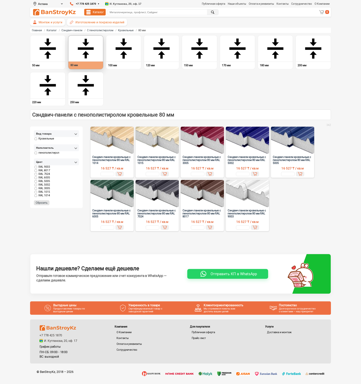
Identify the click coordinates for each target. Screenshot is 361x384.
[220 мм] (47, 85)
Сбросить (42, 202)
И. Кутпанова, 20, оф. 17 (60, 341)
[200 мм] (313, 48)
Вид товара (44, 133)
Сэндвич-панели (71, 30)
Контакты (283, 3)
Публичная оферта (213, 3)
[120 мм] (161, 48)
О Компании (322, 3)
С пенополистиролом (100, 30)
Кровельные (126, 30)
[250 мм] (85, 85)
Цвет (39, 161)
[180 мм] (275, 48)
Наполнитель (45, 147)
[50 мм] (47, 48)
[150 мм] (199, 48)
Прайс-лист (199, 338)
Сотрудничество (301, 3)
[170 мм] (237, 48)
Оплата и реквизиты (261, 3)
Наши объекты (237, 3)
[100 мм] (123, 48)
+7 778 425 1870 (50, 335)
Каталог (52, 30)
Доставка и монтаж (279, 332)
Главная (37, 30)
